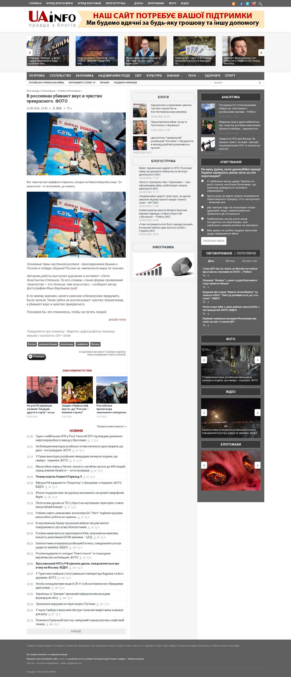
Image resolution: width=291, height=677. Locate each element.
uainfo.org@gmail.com (71, 663)
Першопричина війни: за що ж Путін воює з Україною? (169, 123)
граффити (82, 344)
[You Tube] (253, 4)
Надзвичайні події (114, 75)
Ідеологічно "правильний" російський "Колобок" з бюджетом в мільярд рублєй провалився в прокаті (172, 142)
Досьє (138, 3)
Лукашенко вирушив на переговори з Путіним (65, 604)
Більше (76, 631)
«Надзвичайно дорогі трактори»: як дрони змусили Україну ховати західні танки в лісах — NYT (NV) (164, 199)
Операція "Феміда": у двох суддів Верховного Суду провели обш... (43, 60)
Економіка (85, 75)
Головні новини (44, 646)
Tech (190, 76)
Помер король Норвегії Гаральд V (59, 476)
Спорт (230, 75)
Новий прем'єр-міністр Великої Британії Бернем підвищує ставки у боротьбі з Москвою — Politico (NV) (163, 213)
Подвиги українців (125, 82)
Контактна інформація (48, 663)
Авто (136, 646)
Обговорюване (219, 253)
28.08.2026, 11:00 (148, 206)
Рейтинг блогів (219, 646)
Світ (138, 75)
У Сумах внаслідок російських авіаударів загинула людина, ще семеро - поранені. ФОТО (230, 379)
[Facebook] (240, 4)
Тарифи (104, 82)
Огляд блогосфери (59, 3)
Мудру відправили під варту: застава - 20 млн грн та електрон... (143, 60)
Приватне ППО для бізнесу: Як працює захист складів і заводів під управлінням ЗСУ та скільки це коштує (239, 143)
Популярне (246, 253)
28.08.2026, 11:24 (148, 178)
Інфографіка (163, 247)
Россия (32, 344)
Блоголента (204, 646)
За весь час (249, 260)
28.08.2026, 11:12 (148, 192)
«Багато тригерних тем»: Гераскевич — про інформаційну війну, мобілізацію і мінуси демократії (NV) (164, 185)
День (211, 260)
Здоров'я (212, 75)
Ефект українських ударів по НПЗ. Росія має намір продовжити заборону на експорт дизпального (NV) (165, 171)
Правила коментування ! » (111, 426)
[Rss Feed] (233, 4)
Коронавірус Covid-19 (82, 82)
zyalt (73, 288)
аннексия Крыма (48, 344)
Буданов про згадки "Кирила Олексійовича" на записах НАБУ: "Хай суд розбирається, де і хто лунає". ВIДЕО (230, 295)
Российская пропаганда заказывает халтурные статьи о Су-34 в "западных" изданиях (111, 412)
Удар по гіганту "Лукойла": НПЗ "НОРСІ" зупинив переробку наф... (95, 60)
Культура (154, 75)
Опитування (231, 162)
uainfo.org (63, 659)
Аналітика (231, 97)
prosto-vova (117, 319)
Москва (95, 344)
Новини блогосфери (69, 91)
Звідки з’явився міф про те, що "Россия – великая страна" (75, 409)
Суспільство (60, 75)
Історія (119, 646)
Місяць (230, 260)
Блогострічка (114, 4)
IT (142, 646)
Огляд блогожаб (89, 3)
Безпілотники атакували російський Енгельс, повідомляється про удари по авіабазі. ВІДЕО (229, 431)
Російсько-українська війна (46, 82)
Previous (29, 52)
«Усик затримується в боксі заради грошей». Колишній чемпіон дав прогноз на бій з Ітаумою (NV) (166, 227)
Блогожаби (156, 3)
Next (262, 52)
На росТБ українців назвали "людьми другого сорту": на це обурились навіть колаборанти (41, 412)
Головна (35, 3)
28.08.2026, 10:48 (148, 220)
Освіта (128, 646)
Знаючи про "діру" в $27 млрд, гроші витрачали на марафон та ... (193, 60)
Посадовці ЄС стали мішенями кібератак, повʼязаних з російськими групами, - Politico (237, 108)
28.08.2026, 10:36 (148, 234)
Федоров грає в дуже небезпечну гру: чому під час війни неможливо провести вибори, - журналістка (240, 125)
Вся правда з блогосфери (41, 91)
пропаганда (66, 344)
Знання (171, 76)
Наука (111, 646)
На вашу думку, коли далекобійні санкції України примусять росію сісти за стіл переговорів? (230, 173)
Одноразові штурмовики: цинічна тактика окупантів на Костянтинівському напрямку (171, 108)
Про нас (31, 663)
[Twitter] (246, 4)
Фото (172, 3)
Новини (76, 431)
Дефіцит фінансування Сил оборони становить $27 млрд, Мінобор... (242, 60)
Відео (185, 3)
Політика (37, 75)
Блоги (163, 97)
